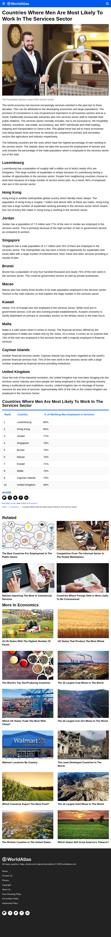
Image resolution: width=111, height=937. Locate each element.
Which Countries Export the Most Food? (25, 804)
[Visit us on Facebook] (10, 913)
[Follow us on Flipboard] (4, 913)
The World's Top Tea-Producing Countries (26, 682)
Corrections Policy (10, 899)
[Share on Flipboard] (4, 498)
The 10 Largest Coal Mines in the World (80, 682)
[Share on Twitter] (15, 498)
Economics (33, 503)
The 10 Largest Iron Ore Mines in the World (83, 721)
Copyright (6, 885)
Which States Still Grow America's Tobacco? (83, 842)
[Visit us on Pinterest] (22, 913)
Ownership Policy (10, 903)
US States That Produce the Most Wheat (81, 641)
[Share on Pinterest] (21, 498)
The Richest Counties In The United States (26, 842)
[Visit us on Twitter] (16, 913)
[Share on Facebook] (10, 498)
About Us (6, 889)
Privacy (5, 880)
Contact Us (7, 876)
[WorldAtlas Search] (107, 3)
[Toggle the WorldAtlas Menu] (3, 3)
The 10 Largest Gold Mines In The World (81, 804)
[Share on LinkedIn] (26, 498)
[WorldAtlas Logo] (19, 3)
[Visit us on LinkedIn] (27, 913)
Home (5, 871)
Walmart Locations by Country (19, 762)
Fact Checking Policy (11, 894)
